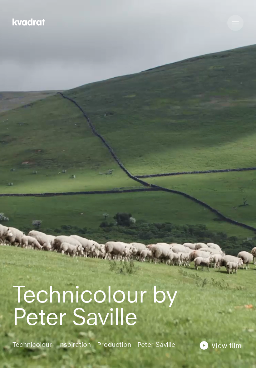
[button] (221, 345)
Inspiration (74, 344)
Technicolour (32, 344)
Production (114, 344)
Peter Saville (156, 344)
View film (226, 345)
